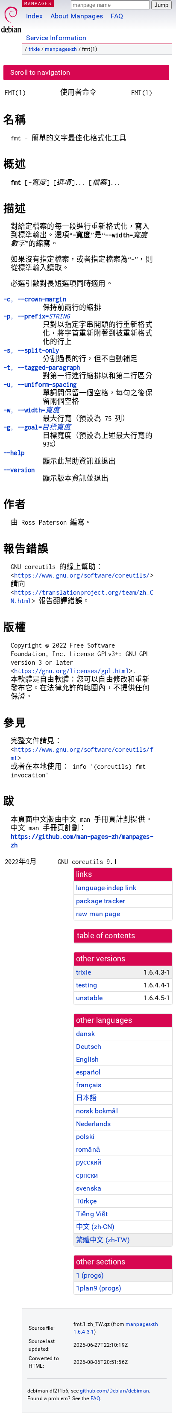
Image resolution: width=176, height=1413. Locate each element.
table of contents (106, 935)
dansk (85, 1034)
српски (87, 1175)
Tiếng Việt (92, 1214)
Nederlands (93, 1124)
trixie (34, 49)
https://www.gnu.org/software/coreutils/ (82, 575)
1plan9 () (98, 1288)
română (88, 1149)
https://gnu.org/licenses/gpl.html (71, 670)
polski (85, 1137)
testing (86, 985)
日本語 (86, 1098)
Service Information (56, 38)
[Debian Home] (11, 17)
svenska (88, 1188)
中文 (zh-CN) (95, 1227)
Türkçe (86, 1201)
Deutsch (88, 1046)
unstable (89, 998)
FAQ (117, 16)
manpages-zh (61, 49)
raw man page (98, 914)
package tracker (100, 901)
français (88, 1085)
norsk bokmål (97, 1111)
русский (88, 1162)
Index (34, 16)
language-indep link (106, 888)
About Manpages (76, 16)
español (88, 1072)
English (87, 1059)
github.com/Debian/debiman (114, 1391)
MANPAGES (38, 3)
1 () (90, 1275)
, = (36, 316)
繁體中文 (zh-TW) (103, 1240)
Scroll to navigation (40, 72)
